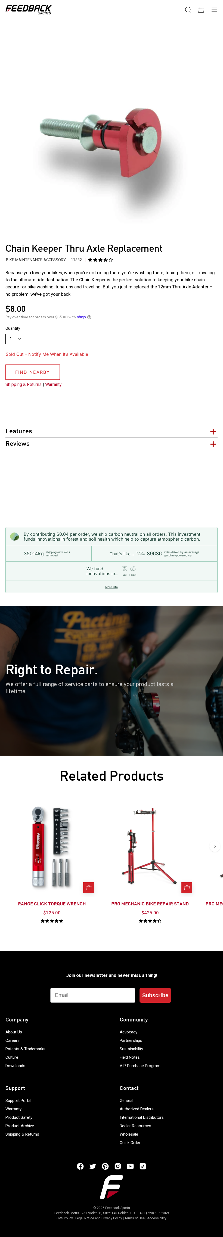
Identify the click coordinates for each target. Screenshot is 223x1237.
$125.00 (52, 912)
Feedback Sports (117, 1208)
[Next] (214, 846)
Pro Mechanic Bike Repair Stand (150, 904)
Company (16, 1020)
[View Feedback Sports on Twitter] (93, 1166)
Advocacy (128, 1032)
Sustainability (131, 1048)
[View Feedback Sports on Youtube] (130, 1166)
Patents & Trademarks (25, 1048)
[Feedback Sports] (28, 9)
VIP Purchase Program (140, 1065)
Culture (11, 1057)
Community (134, 1020)
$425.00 (150, 912)
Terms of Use (135, 1218)
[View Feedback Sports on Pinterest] (105, 1166)
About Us (13, 1032)
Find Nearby (32, 372)
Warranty (53, 384)
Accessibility (156, 1218)
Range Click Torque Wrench (52, 904)
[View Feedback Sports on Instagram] (118, 1166)
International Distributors (142, 1117)
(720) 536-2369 (157, 1213)
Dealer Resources (135, 1125)
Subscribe (155, 995)
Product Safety (18, 1117)
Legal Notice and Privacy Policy (98, 1218)
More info (111, 586)
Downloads (15, 1065)
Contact (129, 1088)
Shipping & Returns (23, 384)
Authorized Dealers (137, 1109)
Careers (12, 1040)
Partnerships (131, 1040)
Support (15, 1088)
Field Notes (130, 1057)
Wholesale (129, 1134)
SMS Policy (65, 1218)
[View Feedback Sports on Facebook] (80, 1166)
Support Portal (18, 1100)
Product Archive (19, 1125)
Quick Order (130, 1142)
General (126, 1100)
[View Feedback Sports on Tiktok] (143, 1166)
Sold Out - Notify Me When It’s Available (47, 354)
